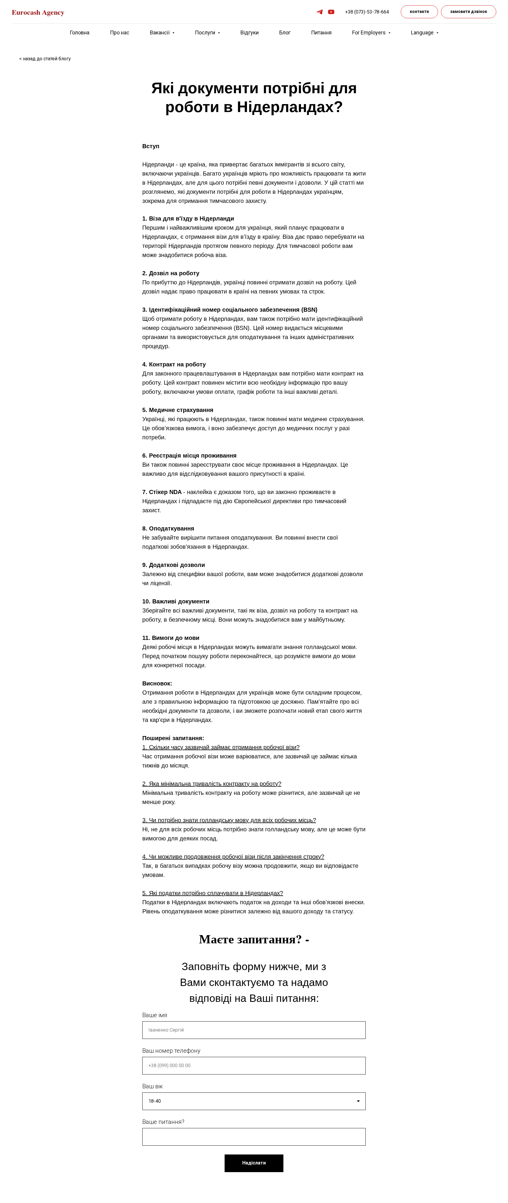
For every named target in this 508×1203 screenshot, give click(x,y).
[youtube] (331, 12)
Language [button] (423, 32)
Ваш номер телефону (171, 1050)
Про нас (119, 32)
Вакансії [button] (160, 32)
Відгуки (249, 32)
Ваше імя (154, 1015)
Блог (284, 32)
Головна (79, 32)
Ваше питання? (163, 1121)
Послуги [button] (205, 32)
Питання (321, 32)
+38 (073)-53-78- (363, 12)
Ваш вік (152, 1086)
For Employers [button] (369, 32)
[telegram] (319, 12)
